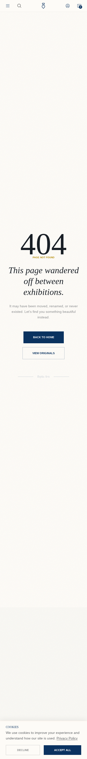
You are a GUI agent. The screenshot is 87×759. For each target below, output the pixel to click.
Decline (23, 750)
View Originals (43, 353)
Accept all (62, 750)
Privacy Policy (67, 738)
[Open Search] (19, 6)
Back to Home (43, 337)
